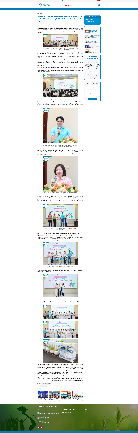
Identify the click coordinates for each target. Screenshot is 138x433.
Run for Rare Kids (44, 386)
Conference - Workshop (51, 11)
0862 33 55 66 (66, 410)
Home (39, 9)
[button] (59, 401)
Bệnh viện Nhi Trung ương (88, 411)
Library (91, 9)
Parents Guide (71, 9)
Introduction (44, 9)
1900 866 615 (71, 410)
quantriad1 (47, 23)
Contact (97, 9)
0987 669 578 (66, 416)
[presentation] (39, 395)
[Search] (96, 5)
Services (64, 9)
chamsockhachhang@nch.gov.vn (43, 417)
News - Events (43, 11)
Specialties (58, 9)
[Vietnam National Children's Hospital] (44, 4)
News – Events (51, 9)
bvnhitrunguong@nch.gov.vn (45, 416)
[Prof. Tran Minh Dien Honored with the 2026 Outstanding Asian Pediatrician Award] (43, 394)
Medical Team (56, 23)
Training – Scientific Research (82, 9)
